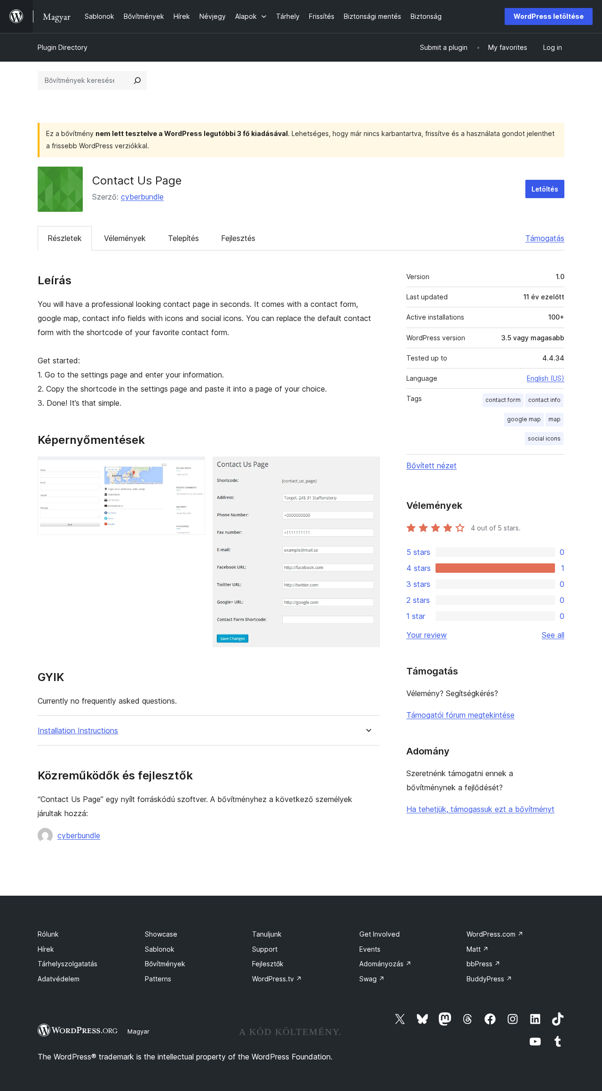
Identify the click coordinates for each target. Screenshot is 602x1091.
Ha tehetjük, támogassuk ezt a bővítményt (480, 809)
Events (369, 949)
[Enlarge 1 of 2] (192, 469)
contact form (503, 399)
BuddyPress (489, 979)
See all (553, 635)
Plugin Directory (62, 47)
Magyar (138, 1031)
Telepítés (183, 238)
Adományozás (385, 964)
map (554, 419)
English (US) (545, 378)
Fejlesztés (238, 238)
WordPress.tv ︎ (277, 979)
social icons (544, 438)
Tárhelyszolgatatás (67, 964)
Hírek (46, 949)
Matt (478, 949)
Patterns (158, 979)
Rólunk (48, 934)
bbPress (483, 964)
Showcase (161, 934)
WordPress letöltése (549, 16)
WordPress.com (495, 934)
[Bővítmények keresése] (137, 80)
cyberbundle (142, 196)
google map (524, 419)
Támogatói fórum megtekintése (460, 715)
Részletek (65, 238)
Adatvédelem (58, 979)
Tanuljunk (267, 934)
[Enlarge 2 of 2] (367, 469)
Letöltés (544, 189)
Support (264, 949)
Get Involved (379, 934)
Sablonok (159, 949)
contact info (544, 399)
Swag (372, 979)
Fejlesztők (268, 964)
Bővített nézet (431, 465)
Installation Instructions (78, 730)
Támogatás (544, 238)
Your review (426, 635)
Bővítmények (165, 964)
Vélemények (125, 238)
